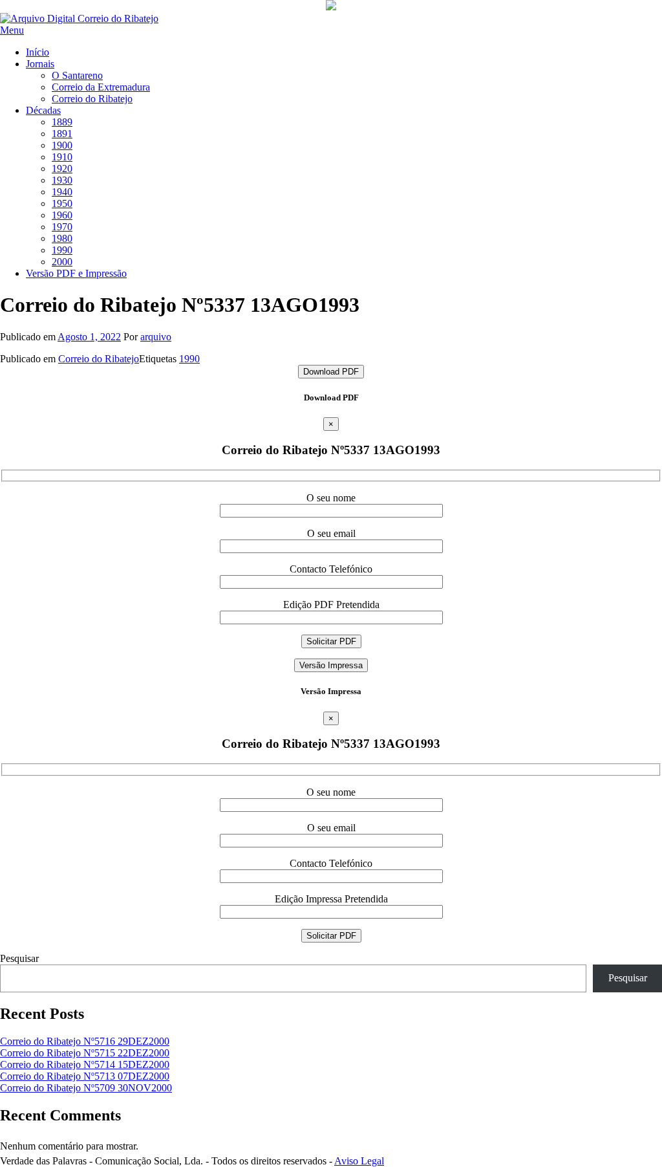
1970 (62, 226)
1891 (62, 133)
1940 (62, 191)
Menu (12, 30)
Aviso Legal (359, 1160)
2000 (62, 261)
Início (37, 52)
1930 (62, 180)
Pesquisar (19, 958)
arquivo (155, 336)
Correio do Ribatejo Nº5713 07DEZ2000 (84, 1076)
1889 (62, 121)
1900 (62, 145)
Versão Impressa (331, 665)
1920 (62, 168)
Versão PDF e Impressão (76, 273)
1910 (62, 156)
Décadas (43, 110)
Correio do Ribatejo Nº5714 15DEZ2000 (84, 1064)
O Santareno (77, 75)
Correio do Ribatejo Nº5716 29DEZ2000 (84, 1041)
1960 (62, 215)
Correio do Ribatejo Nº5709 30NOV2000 (86, 1087)
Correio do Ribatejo (92, 98)
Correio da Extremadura (101, 87)
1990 (62, 250)
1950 (62, 203)
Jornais (40, 63)
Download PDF (331, 371)
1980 (62, 238)
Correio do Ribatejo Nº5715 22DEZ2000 (84, 1052)
